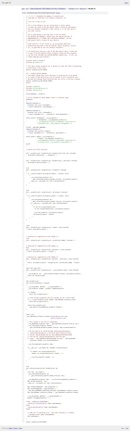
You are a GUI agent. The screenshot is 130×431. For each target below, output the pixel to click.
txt (123, 428)
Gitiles (10, 428)
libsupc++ (83, 8)
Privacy (15, 428)
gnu (23, 8)
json (126, 428)
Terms (20, 428)
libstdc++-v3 (73, 8)
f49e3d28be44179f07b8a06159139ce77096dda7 (48, 8)
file (58, 13)
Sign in (126, 3)
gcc (27, 8)
